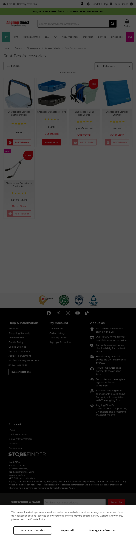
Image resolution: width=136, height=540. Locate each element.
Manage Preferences (102, 530)
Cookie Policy (37, 519)
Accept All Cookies (33, 530)
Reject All (67, 530)
